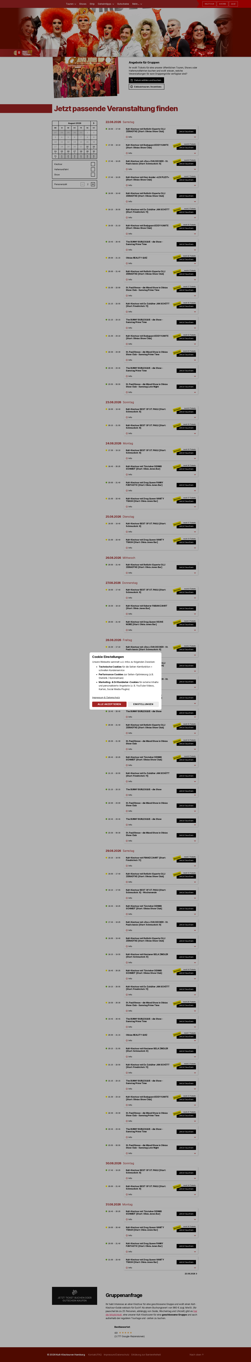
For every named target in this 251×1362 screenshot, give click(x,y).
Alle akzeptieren (109, 704)
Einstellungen (143, 704)
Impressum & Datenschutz (106, 697)
